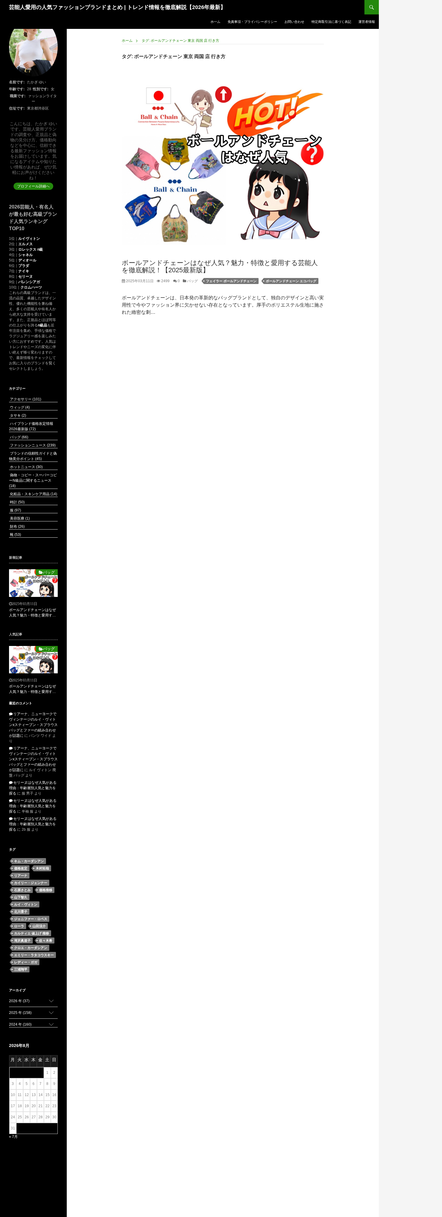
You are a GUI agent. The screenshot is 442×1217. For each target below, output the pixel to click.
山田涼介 (39, 926)
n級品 (42, 325)
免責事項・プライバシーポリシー (252, 21)
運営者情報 (366, 21)
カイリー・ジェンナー (30, 883)
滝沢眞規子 (22, 940)
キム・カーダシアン (29, 861)
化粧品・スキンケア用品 (33, 494)
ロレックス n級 (30, 249)
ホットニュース (26, 467)
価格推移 (45, 890)
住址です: (17, 108)
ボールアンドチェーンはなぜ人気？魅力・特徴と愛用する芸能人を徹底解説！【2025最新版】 (220, 266)
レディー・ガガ (25, 962)
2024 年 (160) (20, 1024)
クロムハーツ (31, 287)
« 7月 (13, 1137)
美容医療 (19, 518)
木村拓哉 (42, 868)
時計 (17, 502)
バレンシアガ (29, 282)
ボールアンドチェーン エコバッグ (291, 281)
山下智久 (20, 897)
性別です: (40, 89)
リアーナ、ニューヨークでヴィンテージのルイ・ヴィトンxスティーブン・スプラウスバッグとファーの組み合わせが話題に (33, 725)
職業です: (18, 96)
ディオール (27, 260)
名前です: (17, 82)
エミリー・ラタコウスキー (34, 955)
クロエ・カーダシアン (30, 948)
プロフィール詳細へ (33, 186)
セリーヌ (25, 276)
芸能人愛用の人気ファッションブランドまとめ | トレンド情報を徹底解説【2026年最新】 (117, 7)
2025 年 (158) (20, 1013)
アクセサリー (25, 399)
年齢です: (17, 89)
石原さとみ (22, 890)
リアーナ (20, 875)
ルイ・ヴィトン (25, 904)
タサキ (17, 415)
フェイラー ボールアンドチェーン (231, 281)
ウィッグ (19, 407)
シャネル (25, 255)
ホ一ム (215, 21)
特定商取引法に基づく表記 (331, 21)
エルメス (25, 244)
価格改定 (20, 868)
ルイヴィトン (29, 238)
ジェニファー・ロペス (30, 919)
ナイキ (23, 271)
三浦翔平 (20, 969)
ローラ (19, 926)
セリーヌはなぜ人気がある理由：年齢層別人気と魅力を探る (33, 787)
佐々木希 (45, 940)
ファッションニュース (32, 445)
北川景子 (20, 911)
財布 (17, 526)
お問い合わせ (294, 21)
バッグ (192, 281)
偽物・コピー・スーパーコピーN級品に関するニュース (33, 480)
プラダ (23, 266)
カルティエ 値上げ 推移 (31, 933)
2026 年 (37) (19, 1001)
